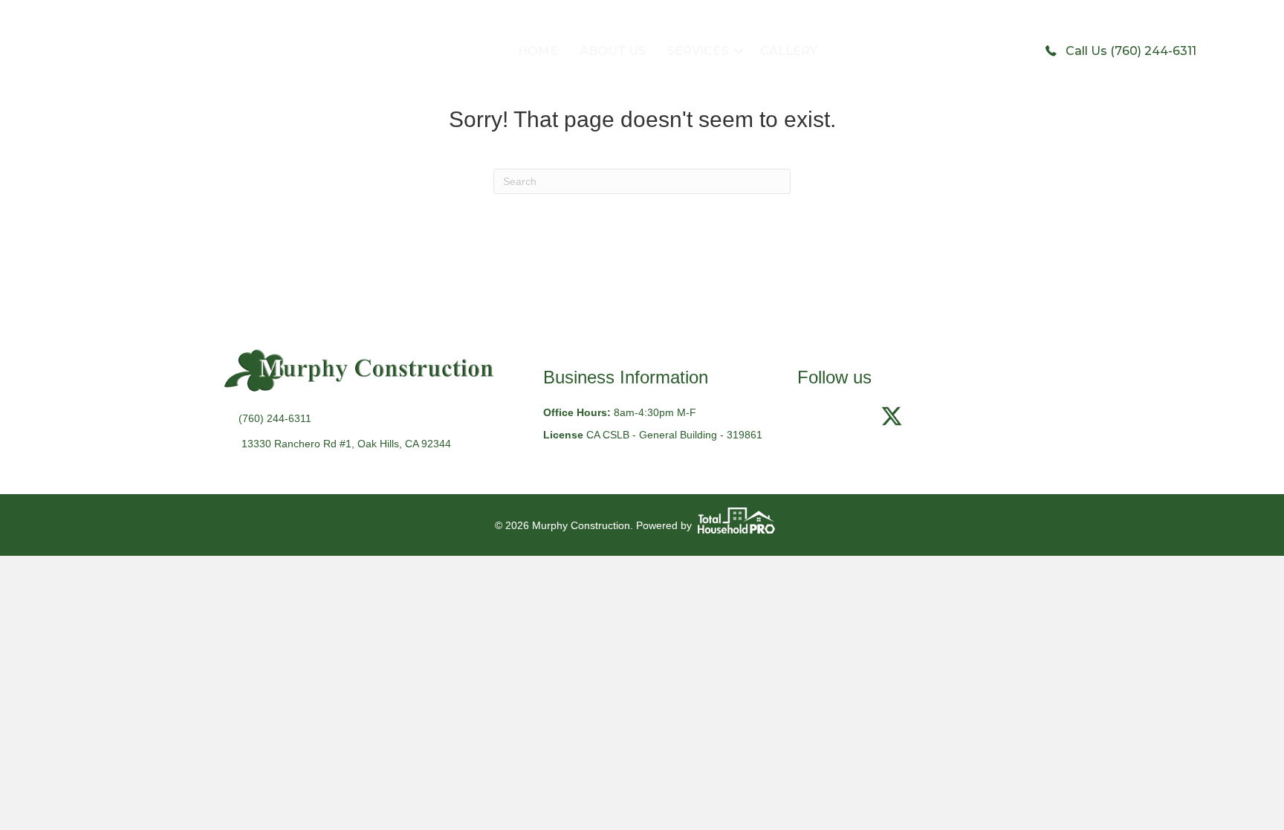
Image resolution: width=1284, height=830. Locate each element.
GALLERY (788, 51)
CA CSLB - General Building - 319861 (674, 435)
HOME (538, 51)
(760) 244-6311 (275, 418)
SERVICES (697, 51)
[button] (738, 51)
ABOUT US (613, 51)
